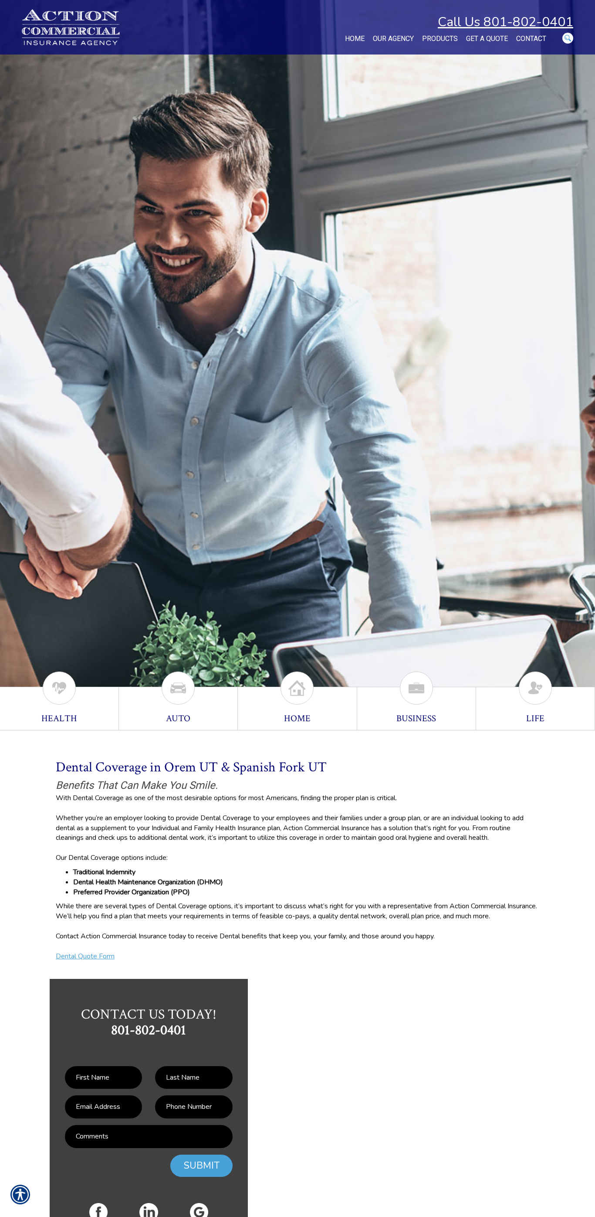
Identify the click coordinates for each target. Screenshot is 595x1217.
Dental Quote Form (85, 956)
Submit (202, 1165)
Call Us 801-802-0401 (505, 22)
